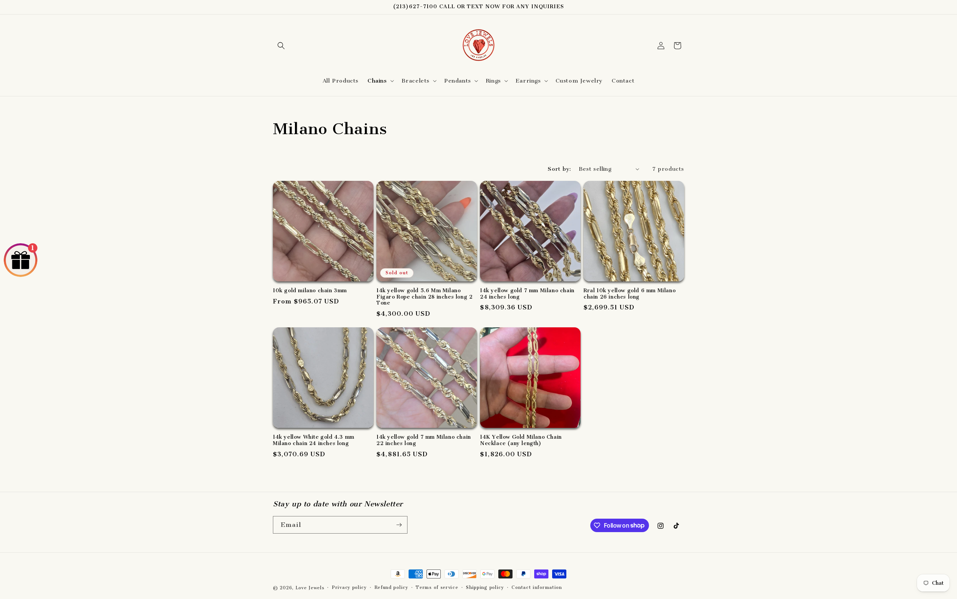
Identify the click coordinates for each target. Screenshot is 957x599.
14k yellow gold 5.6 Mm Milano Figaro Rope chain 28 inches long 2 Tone (424, 297)
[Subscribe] (399, 525)
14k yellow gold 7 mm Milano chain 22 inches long (423, 440)
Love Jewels (309, 587)
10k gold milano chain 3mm (310, 291)
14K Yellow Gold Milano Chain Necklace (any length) (521, 440)
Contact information (536, 587)
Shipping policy (485, 587)
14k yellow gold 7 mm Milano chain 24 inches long (527, 294)
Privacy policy (349, 587)
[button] (281, 45)
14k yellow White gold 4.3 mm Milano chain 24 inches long (313, 440)
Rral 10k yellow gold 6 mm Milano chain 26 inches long (630, 294)
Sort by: (559, 169)
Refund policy (391, 587)
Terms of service (437, 587)
